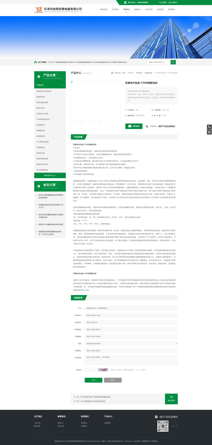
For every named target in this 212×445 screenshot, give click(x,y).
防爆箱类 (40, 85)
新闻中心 (137, 9)
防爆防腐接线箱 (42, 159)
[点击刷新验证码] (102, 370)
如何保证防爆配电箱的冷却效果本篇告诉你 (51, 216)
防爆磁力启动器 (42, 114)
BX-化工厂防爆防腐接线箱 (57, 62)
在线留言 (160, 9)
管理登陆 (154, 441)
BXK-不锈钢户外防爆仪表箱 (117, 62)
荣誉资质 (37, 426)
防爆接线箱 (40, 136)
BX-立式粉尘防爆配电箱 (99, 62)
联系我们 (171, 9)
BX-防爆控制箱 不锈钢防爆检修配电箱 (96, 397)
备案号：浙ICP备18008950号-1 (112, 441)
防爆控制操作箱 (42, 164)
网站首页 (103, 9)
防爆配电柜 (40, 147)
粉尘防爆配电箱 (42, 170)
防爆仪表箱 (40, 108)
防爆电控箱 (40, 153)
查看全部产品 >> (50, 175)
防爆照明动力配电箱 (43, 91)
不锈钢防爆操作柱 (43, 119)
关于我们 (115, 9)
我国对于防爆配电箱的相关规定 (51, 224)
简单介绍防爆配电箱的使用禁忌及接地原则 (51, 196)
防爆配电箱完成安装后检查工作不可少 (51, 206)
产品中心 (126, 9)
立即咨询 (135, 126)
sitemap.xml (129, 441)
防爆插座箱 (40, 97)
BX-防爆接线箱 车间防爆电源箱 (93, 401)
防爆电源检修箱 (42, 102)
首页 (123, 73)
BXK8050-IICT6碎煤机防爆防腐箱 (78, 62)
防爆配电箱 (40, 130)
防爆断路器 (40, 125)
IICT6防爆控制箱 (42, 142)
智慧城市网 (146, 441)
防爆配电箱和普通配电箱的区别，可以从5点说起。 (50, 233)
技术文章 (149, 9)
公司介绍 (37, 423)
